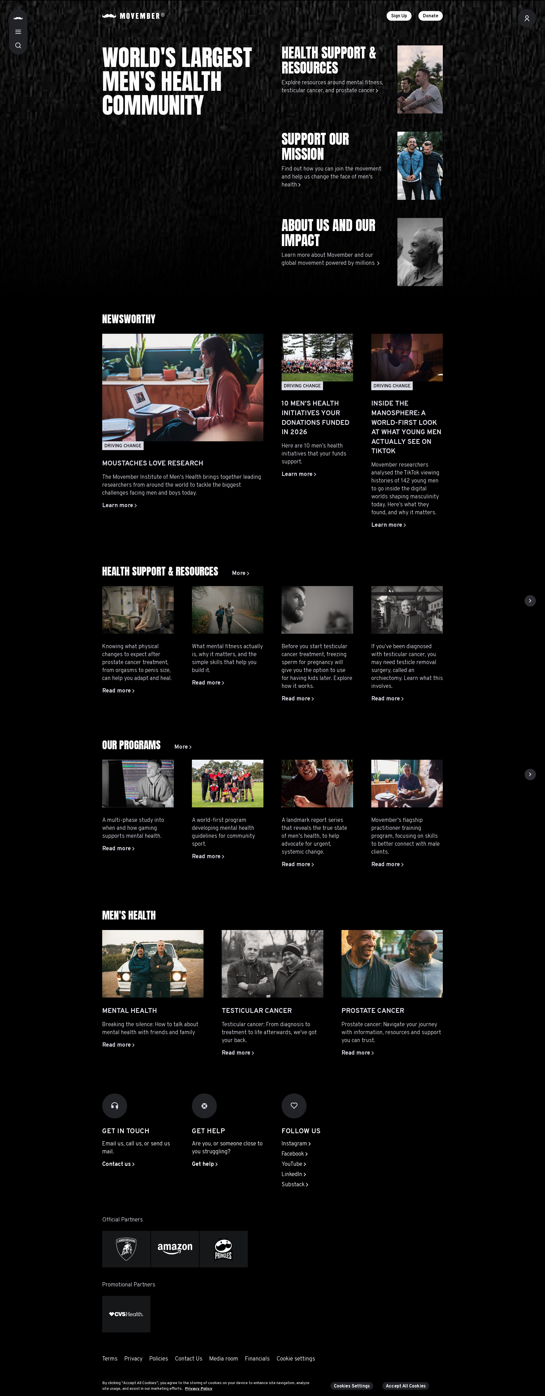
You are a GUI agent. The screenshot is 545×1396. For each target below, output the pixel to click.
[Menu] (18, 32)
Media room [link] (223, 1359)
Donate (430, 16)
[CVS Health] (126, 1314)
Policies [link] (158, 1359)
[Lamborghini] (126, 1249)
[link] (240, 573)
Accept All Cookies (406, 1386)
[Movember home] (133, 16)
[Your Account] (527, 18)
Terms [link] (110, 1359)
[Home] (18, 18)
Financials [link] (257, 1359)
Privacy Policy (198, 1388)
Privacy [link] (133, 1359)
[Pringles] (224, 1249)
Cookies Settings (352, 1386)
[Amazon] (175, 1249)
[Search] (18, 45)
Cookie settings (295, 1359)
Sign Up (399, 16)
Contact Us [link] (188, 1359)
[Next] (530, 600)
